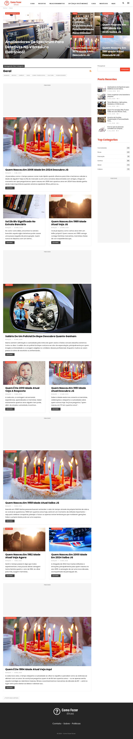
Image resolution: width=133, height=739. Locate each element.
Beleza (14, 75)
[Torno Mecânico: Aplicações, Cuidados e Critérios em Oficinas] (102, 104)
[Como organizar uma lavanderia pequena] (102, 97)
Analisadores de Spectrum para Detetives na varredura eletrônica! (34, 47)
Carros (21, 75)
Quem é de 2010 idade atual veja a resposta (22, 389)
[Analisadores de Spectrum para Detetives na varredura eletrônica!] (36, 35)
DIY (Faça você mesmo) (78, 4)
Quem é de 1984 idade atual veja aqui (28, 669)
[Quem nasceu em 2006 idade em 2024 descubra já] (47, 142)
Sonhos (100, 161)
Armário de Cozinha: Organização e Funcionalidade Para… (118, 119)
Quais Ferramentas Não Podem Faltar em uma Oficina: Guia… (118, 110)
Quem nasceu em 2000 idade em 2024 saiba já (69, 556)
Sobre (66, 723)
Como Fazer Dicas (38, 75)
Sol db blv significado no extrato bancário (20, 223)
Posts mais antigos (11, 698)
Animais (6, 75)
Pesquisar (101, 66)
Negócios (104, 4)
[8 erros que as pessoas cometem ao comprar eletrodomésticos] (102, 129)
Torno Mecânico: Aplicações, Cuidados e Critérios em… (117, 103)
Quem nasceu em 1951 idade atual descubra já (68, 389)
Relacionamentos (57, 4)
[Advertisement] (47, 101)
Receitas (42, 4)
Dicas (99, 152)
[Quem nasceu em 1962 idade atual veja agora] (24, 539)
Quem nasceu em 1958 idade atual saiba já (32, 502)
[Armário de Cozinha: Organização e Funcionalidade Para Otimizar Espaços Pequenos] (102, 119)
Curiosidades (108, 13)
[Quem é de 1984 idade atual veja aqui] (47, 641)
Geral (99, 165)
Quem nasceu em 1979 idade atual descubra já (84, 51)
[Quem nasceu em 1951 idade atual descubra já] (70, 373)
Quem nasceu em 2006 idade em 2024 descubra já (36, 169)
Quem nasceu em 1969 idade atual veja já (68, 223)
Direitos (9, 195)
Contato (56, 723)
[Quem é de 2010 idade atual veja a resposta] (24, 373)
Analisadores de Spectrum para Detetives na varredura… (118, 88)
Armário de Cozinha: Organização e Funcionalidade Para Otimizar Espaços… (83, 27)
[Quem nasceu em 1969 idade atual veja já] (70, 206)
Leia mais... (9, 188)
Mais (113, 4)
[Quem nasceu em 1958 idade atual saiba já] (47, 475)
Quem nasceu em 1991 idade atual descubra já (114, 51)
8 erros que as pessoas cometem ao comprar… (115, 127)
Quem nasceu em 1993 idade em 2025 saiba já (114, 28)
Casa (32, 4)
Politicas (76, 723)
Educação (101, 156)
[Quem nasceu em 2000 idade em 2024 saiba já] (70, 539)
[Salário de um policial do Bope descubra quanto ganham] (47, 308)
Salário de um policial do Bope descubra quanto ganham (40, 336)
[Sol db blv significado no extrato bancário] (24, 206)
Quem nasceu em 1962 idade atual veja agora (22, 556)
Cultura (51, 75)
